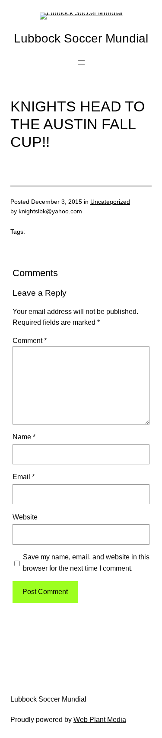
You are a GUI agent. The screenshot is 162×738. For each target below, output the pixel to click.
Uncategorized (110, 201)
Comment (30, 340)
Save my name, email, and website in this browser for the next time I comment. (86, 562)
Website (25, 517)
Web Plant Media (99, 719)
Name (24, 437)
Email (24, 476)
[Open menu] (81, 62)
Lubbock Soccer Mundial (81, 38)
